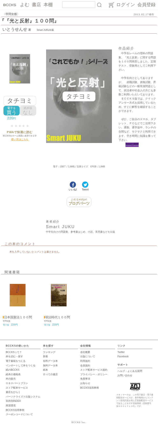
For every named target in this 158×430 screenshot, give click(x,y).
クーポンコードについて (19, 414)
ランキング (49, 352)
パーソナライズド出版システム (23, 396)
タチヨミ (20, 100)
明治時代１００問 (57, 317)
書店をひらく (13, 392)
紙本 (45, 369)
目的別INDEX (13, 401)
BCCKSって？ (14, 352)
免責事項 (85, 378)
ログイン (125, 4)
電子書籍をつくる (16, 361)
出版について (87, 356)
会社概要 (85, 352)
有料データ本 (50, 361)
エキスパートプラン (17, 383)
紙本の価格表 (13, 374)
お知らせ (85, 383)
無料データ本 (50, 365)
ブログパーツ (79, 201)
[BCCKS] (10, 4)
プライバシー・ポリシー (93, 374)
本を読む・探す (14, 356)
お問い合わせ (124, 375)
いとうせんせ (14, 29)
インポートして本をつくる (20, 365)
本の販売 (11, 378)
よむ (24, 4)
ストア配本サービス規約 (93, 369)
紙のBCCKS (12, 369)
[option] (17, 302)
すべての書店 (50, 374)
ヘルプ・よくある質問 (129, 371)
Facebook (123, 356)
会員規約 (85, 365)
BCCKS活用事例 (15, 410)
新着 (45, 356)
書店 (36, 4)
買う (12, 110)
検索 (99, 4)
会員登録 (146, 4)
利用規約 (85, 361)
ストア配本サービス (17, 387)
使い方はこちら (19, 139)
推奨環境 (11, 405)
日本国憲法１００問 (18, 317)
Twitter (121, 352)
